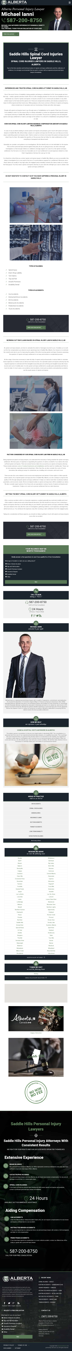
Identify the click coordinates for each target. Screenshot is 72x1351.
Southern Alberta (51, 925)
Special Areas (20, 927)
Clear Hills (20, 876)
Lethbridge (20, 902)
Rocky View (51, 920)
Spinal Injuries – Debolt (46, 1281)
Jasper (20, 891)
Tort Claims (13, 276)
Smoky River (19, 925)
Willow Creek (20, 951)
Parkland (51, 912)
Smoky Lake (51, 922)
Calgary (20, 871)
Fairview (19, 884)
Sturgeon (19, 935)
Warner (51, 943)
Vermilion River (20, 940)
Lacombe (20, 897)
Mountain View (51, 904)
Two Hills (51, 938)
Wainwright (20, 943)
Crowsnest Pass (20, 879)
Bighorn (20, 866)
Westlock (51, 945)
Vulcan (51, 940)
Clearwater (51, 876)
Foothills (19, 886)
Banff (19, 861)
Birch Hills (51, 866)
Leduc (20, 899)
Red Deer (19, 920)
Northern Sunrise (20, 909)
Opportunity (51, 909)
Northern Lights (51, 907)
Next (36, 582)
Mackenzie (51, 902)
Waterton (19, 945)
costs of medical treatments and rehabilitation (31, 466)
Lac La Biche (20, 894)
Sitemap (18, 1348)
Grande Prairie (20, 889)
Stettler (20, 933)
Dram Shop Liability (15, 273)
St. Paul (20, 930)
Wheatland (51, 948)
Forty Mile (51, 886)
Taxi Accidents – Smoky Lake (48, 1299)
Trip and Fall (13, 279)
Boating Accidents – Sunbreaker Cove (51, 1284)
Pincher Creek (51, 915)
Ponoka (20, 917)
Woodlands (20, 953)
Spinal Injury (13, 270)
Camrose (51, 871)
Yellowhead (51, 953)
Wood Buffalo (51, 951)
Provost (51, 917)
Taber (51, 935)
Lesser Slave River (51, 899)
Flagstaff (51, 884)
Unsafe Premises (15, 282)
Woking (36, 974)
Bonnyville (20, 868)
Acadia (20, 858)
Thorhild (19, 938)
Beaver (20, 863)
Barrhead (51, 861)
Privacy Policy (9, 1345)
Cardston (19, 873)
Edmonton (51, 881)
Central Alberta (51, 873)
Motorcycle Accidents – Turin (48, 1296)
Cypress (51, 879)
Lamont (51, 897)
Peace (20, 915)
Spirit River (51, 927)
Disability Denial (14, 285)
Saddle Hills (20, 922)
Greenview (51, 889)
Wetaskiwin (20, 948)
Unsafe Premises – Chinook (47, 1287)
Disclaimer (7, 1348)
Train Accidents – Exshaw (47, 1302)
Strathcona (51, 933)
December (20, 881)
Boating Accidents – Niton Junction (50, 1293)
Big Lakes (51, 863)
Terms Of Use (22, 1345)
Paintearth (20, 912)
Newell (20, 907)
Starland (51, 930)
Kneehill (51, 891)
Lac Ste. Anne (51, 894)
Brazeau (51, 868)
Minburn (20, 904)
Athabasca (51, 858)
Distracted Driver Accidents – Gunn (50, 1290)
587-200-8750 (23, 20)
